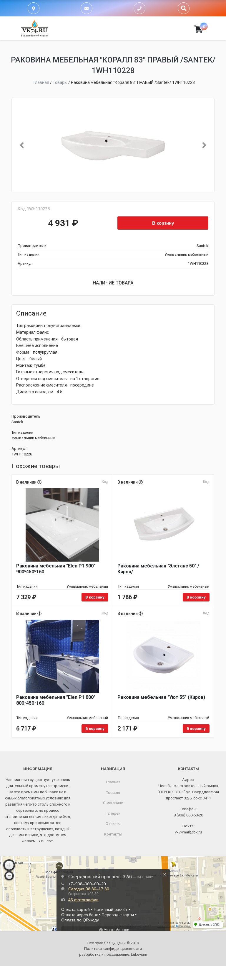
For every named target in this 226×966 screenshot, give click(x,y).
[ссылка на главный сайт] (34, 28)
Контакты (113, 834)
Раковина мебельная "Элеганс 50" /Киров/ (158, 568)
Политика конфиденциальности (113, 948)
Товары (113, 792)
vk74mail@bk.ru (188, 832)
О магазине (113, 803)
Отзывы (113, 823)
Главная (113, 782)
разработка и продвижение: (113, 954)
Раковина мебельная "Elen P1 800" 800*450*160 (55, 700)
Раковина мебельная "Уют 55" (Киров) (161, 697)
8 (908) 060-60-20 (188, 815)
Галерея (113, 813)
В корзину (163, 223)
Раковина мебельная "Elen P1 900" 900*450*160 (55, 568)
